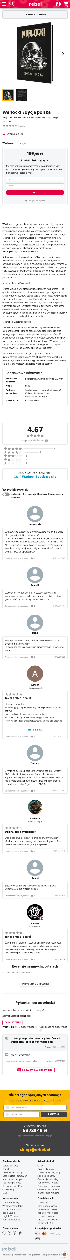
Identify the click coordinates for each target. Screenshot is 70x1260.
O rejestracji (8, 1189)
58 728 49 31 (35, 1130)
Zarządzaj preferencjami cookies (64, 1254)
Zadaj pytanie (12, 1022)
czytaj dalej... (35, 729)
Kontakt (6, 1169)
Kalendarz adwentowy (48, 1186)
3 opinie (21, 126)
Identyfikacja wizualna (48, 1192)
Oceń (35, 477)
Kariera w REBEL (45, 1223)
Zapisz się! (54, 1114)
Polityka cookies (45, 1216)
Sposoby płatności (11, 1182)
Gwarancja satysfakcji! (48, 1179)
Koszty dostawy (10, 1165)
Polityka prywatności (14, 1254)
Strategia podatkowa (47, 1219)
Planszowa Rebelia (11, 1219)
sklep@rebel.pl (35, 1150)
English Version (10, 1216)
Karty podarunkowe (47, 1206)
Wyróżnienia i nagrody (48, 1172)
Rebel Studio (8, 1212)
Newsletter (42, 1202)
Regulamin (34, 1254)
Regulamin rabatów (12, 1186)
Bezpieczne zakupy (12, 1179)
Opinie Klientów (45, 1169)
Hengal (22, 143)
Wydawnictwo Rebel (12, 1206)
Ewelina (48, 1061)
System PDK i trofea (47, 1209)
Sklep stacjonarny (46, 1175)
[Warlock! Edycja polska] (35, 53)
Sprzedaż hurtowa (11, 1209)
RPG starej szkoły (37, 14)
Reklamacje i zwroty (12, 1172)
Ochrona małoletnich (48, 1189)
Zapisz (35, 192)
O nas (40, 1165)
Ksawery (35, 818)
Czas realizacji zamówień (14, 1175)
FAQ (4, 1192)
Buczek (35, 923)
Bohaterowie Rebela (47, 1182)
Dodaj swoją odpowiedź (37, 1070)
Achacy (35, 684)
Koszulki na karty (10, 1202)
